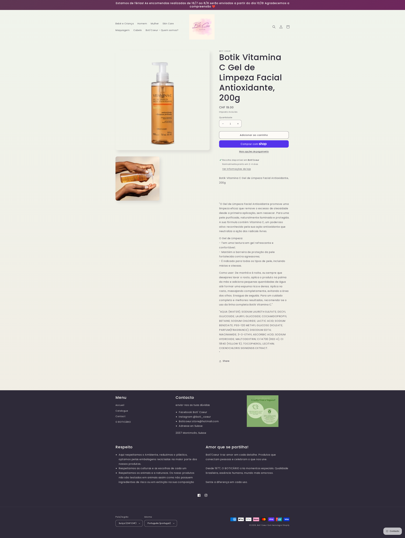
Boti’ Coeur (262, 525)
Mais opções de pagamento (254, 151)
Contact (120, 416)
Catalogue (121, 410)
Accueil (119, 405)
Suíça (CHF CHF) (127, 523)
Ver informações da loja (236, 169)
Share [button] (226, 361)
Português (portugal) (159, 523)
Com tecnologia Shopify (279, 525)
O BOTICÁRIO (123, 421)
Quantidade (225, 117)
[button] (274, 26)
